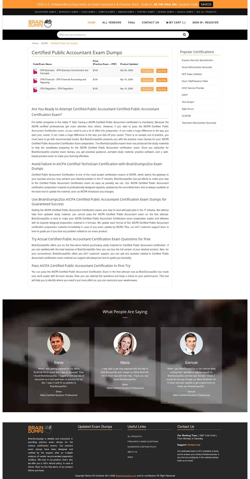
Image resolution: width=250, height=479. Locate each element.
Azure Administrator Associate (197, 67)
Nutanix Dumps (166, 12)
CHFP (185, 94)
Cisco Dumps (88, 12)
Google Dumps (185, 12)
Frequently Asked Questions (143, 441)
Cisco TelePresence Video (195, 81)
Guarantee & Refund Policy (142, 446)
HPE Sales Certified (192, 74)
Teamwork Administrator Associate (199, 122)
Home (92, 22)
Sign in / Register (206, 22)
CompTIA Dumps (106, 12)
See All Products (206, 12)
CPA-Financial (63, 81)
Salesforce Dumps (45, 12)
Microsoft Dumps (68, 12)
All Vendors (111, 22)
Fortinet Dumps (146, 12)
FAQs (131, 22)
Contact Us (150, 22)
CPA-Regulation (56, 88)
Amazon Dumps (126, 12)
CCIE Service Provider (193, 88)
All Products (135, 436)
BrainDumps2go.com (126, 475)
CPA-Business (64, 72)
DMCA (130, 457)
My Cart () (177, 22)
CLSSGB (186, 115)
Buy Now (162, 70)
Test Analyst (188, 101)
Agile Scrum (188, 108)
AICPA (44, 43)
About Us (132, 451)
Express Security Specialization (197, 60)
